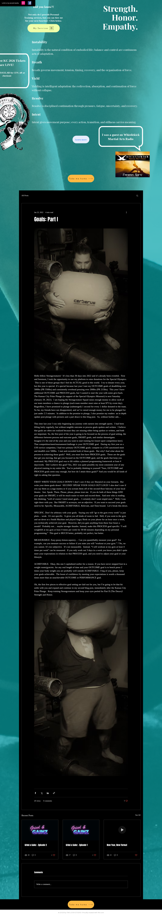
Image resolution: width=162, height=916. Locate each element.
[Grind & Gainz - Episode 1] (81, 830)
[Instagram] (23, 3)
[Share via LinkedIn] (48, 793)
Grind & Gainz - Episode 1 (77, 845)
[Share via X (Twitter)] (41, 793)
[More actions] (126, 212)
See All (137, 815)
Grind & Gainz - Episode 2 (36, 845)
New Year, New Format (117, 845)
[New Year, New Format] (122, 830)
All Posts (25, 195)
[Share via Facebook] (35, 793)
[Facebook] (29, 3)
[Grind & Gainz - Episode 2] (40, 830)
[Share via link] (54, 793)
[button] (137, 195)
